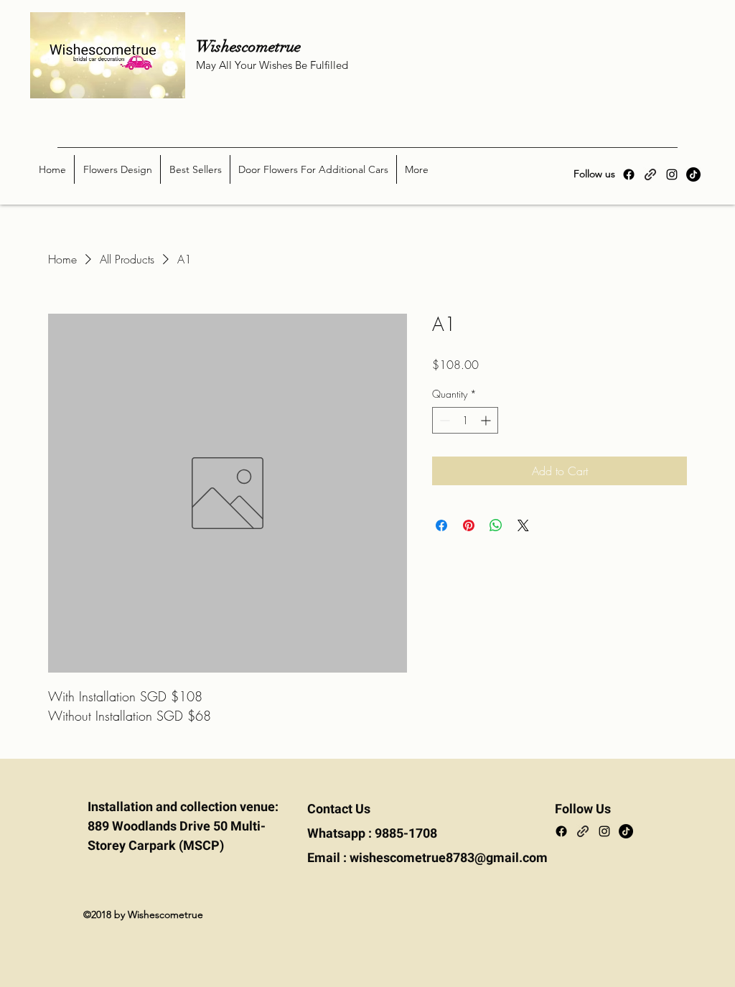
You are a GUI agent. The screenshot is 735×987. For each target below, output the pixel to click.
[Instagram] (672, 174)
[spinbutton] (465, 420)
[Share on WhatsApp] (496, 525)
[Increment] (487, 420)
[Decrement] (443, 420)
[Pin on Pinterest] (468, 525)
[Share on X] (523, 525)
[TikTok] (693, 174)
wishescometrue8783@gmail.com (449, 858)
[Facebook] (629, 174)
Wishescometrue (261, 46)
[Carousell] (650, 174)
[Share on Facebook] (441, 525)
